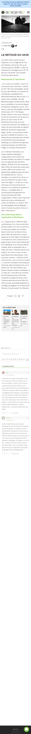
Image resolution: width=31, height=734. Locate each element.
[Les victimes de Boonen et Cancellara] (24, 312)
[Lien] (19, 359)
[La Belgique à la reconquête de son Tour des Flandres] (15, 312)
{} (21, 359)
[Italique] (5, 359)
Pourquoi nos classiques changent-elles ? (6, 320)
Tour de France (15, 731)
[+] (24, 359)
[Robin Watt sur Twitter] (16, 46)
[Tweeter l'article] (19, 296)
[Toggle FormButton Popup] (26, 729)
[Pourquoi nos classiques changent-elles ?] (7, 312)
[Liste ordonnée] (11, 359)
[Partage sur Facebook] (15, 296)
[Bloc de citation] (15, 359)
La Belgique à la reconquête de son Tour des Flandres (15, 321)
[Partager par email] (22, 296)
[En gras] (3, 359)
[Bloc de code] (17, 359)
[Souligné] (7, 359)
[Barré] (9, 359)
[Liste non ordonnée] (13, 359)
